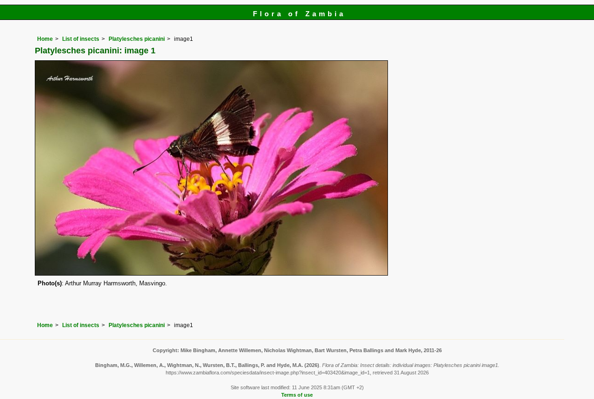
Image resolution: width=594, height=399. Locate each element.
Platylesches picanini (137, 39)
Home (45, 39)
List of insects (80, 39)
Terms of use (297, 395)
